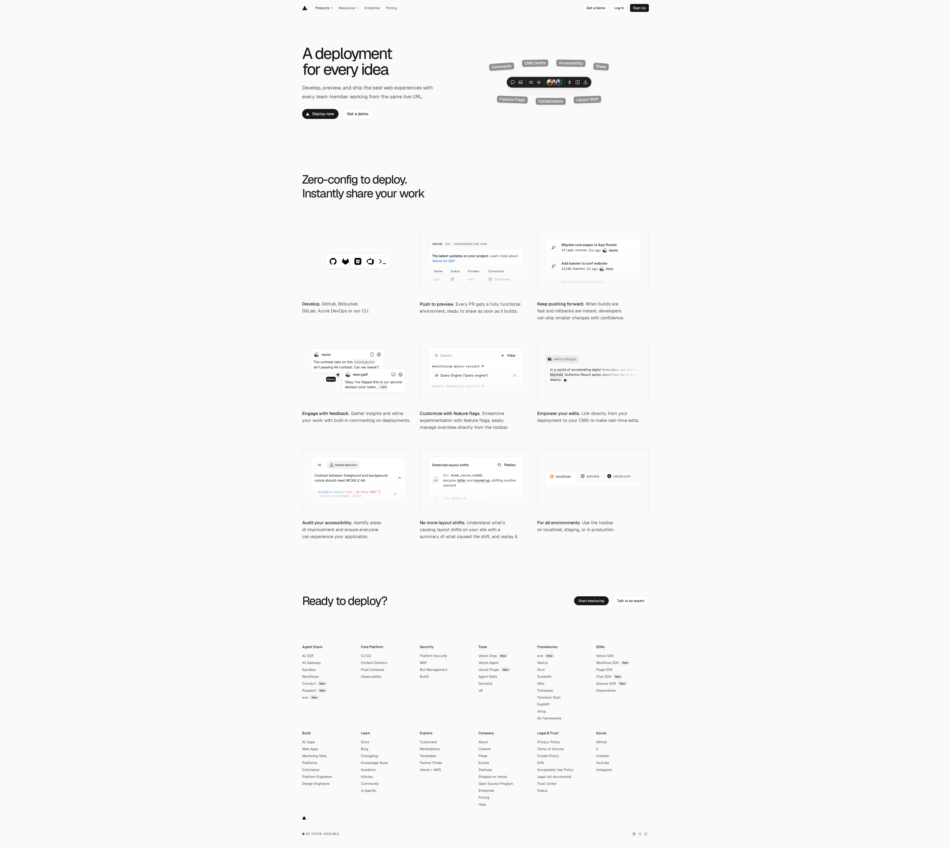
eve (309, 697)
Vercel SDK (605, 656)
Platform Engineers (317, 776)
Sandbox (309, 669)
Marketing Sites (314, 756)
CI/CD (366, 656)
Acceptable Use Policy (555, 769)
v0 (480, 690)
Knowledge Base (374, 763)
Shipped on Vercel (492, 776)
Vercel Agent (488, 662)
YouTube (602, 763)
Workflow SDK (612, 662)
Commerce (310, 769)
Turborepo (545, 690)
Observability (371, 676)
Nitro (540, 683)
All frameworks (549, 718)
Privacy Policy (548, 742)
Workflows (310, 676)
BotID (424, 676)
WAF (423, 662)
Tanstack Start (548, 697)
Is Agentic (368, 790)
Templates (428, 756)
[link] (595, 8)
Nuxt (541, 669)
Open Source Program (495, 783)
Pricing (483, 797)
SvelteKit (544, 676)
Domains (485, 683)
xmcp (541, 711)
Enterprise (486, 790)
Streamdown (606, 690)
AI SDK (308, 656)
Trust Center (547, 783)
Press (482, 756)
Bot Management (433, 669)
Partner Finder (431, 763)
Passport (313, 690)
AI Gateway (311, 662)
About (483, 742)
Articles (367, 776)
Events (483, 763)
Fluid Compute (372, 669)
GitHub (601, 742)
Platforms (309, 763)
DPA (540, 763)
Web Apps (310, 749)
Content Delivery (374, 662)
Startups (485, 769)
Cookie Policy (548, 756)
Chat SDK (608, 676)
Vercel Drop (492, 656)
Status (542, 790)
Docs (365, 742)
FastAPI (543, 704)
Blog (364, 749)
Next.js (542, 662)
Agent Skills (487, 676)
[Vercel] (304, 8)
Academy (368, 769)
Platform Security (433, 656)
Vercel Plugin (493, 669)
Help (482, 804)
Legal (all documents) (554, 776)
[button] (509, 355)
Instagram (604, 769)
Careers (484, 749)
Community (370, 783)
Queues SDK (611, 683)
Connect (313, 683)
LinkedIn (602, 756)
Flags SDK (604, 669)
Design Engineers (315, 783)
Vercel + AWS (430, 769)
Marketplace (430, 749)
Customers (428, 742)
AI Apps (308, 742)
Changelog (369, 756)
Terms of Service (550, 749)
